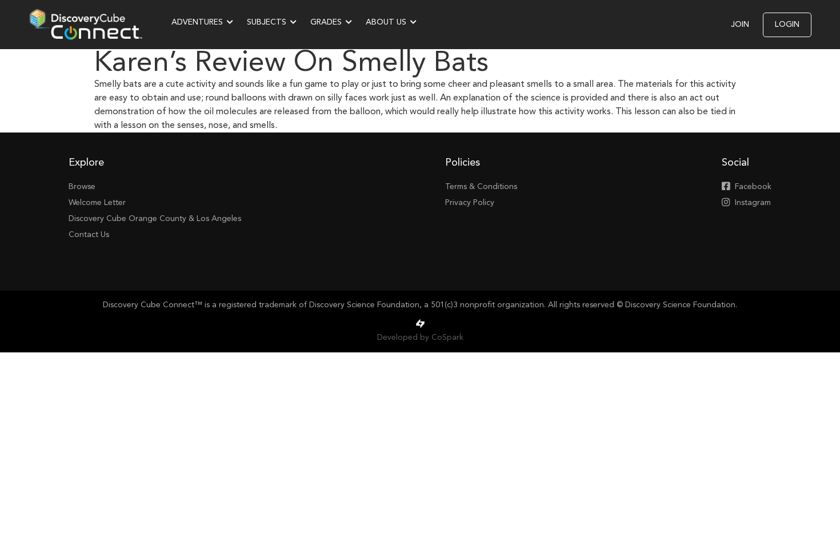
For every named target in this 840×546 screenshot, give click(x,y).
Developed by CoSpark (420, 338)
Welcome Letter (97, 203)
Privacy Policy (469, 203)
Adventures (197, 22)
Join (740, 25)
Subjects (266, 22)
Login (787, 25)
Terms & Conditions (481, 187)
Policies (462, 163)
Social (735, 163)
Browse (82, 187)
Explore (86, 163)
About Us (386, 22)
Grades (326, 22)
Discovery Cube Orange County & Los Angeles (155, 219)
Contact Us (89, 235)
